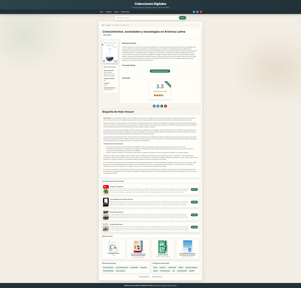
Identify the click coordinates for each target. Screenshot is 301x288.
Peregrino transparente (116, 186)
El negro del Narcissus (116, 224)
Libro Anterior (145, 276)
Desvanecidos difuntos (116, 212)
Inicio (101, 12)
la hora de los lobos (108, 267)
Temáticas (109, 12)
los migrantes (134, 267)
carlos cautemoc (120, 270)
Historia (155, 270)
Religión (181, 267)
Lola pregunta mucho (113, 253)
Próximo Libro (156, 276)
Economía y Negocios (191, 267)
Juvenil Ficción (172, 267)
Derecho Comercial (163, 254)
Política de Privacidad (160, 285)
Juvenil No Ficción (165, 270)
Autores (116, 12)
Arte (173, 270)
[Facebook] (197, 11)
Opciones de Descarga (159, 71)
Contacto (169, 285)
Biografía (191, 270)
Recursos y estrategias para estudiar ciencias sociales (138, 254)
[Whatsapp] (161, 106)
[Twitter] (194, 11)
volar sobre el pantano (122, 267)
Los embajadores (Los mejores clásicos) (121, 199)
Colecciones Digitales (150, 4)
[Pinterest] (200, 11)
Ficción (108, 25)
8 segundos (143, 267)
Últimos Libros (125, 12)
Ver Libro (194, 189)
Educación (163, 267)
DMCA (175, 285)
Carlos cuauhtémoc (108, 270)
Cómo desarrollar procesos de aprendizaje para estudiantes (187, 254)
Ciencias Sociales (182, 270)
